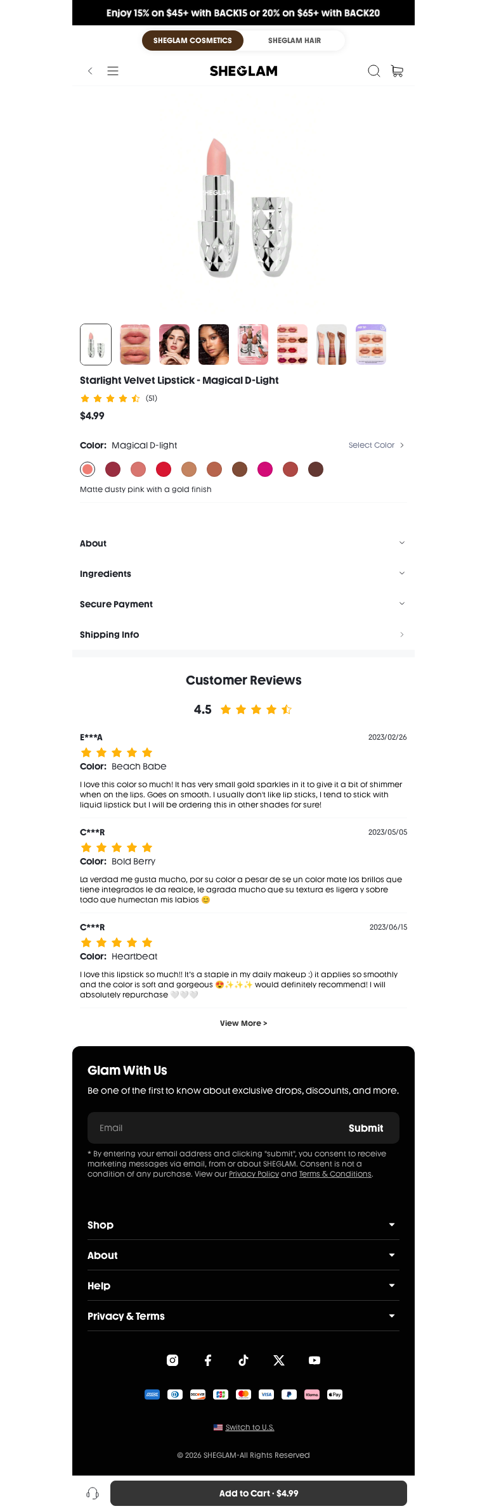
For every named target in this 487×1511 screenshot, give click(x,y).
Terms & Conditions (335, 1174)
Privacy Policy (254, 1174)
